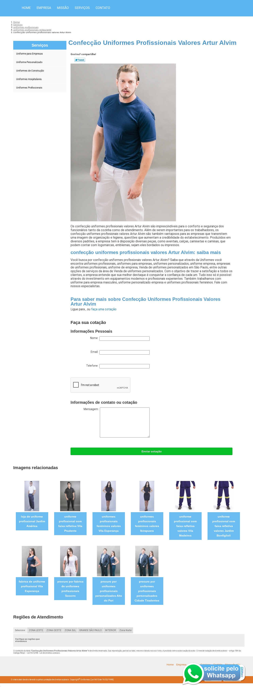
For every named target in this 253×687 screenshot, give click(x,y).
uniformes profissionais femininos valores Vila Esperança (109, 523)
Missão (63, 8)
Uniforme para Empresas (29, 53)
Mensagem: (92, 409)
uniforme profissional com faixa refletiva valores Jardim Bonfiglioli (223, 526)
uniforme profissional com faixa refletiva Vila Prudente (70, 523)
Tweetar (79, 60)
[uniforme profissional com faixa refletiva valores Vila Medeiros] (185, 496)
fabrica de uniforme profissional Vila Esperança (32, 586)
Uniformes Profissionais (29, 87)
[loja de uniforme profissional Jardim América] (32, 496)
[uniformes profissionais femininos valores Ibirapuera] (147, 496)
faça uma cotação (103, 309)
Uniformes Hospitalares (29, 79)
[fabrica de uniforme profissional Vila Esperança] (32, 561)
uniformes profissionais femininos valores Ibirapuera (147, 523)
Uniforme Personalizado (29, 62)
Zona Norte (125, 630)
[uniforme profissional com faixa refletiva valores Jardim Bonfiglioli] (224, 496)
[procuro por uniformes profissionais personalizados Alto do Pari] (109, 561)
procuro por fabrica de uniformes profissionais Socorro (70, 588)
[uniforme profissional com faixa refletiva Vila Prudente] (70, 496)
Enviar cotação (152, 451)
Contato (103, 8)
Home (26, 8)
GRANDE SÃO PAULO (90, 630)
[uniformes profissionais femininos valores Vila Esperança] (109, 496)
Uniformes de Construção (30, 70)
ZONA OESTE (53, 630)
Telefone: (92, 365)
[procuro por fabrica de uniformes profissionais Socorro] (70, 561)
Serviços (82, 8)
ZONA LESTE (36, 630)
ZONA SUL (70, 630)
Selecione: (20, 630)
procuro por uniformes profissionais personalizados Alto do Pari (108, 591)
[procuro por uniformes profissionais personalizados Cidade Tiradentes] (147, 561)
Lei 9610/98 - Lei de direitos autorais (43, 653)
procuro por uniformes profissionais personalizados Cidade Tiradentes (147, 591)
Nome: (94, 338)
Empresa (44, 8)
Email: (95, 351)
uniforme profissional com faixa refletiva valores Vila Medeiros (185, 526)
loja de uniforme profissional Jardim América (32, 521)
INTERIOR (110, 630)
